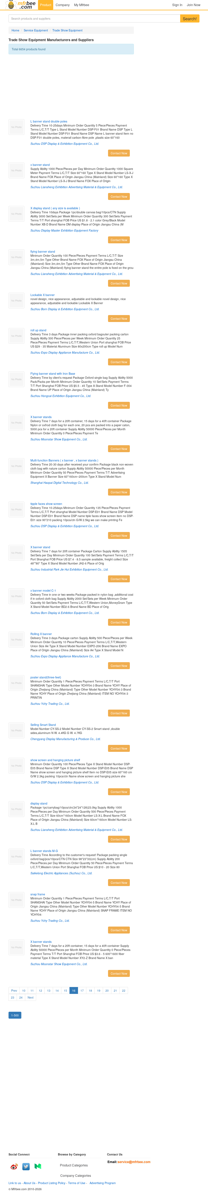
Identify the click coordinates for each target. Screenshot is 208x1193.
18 (90, 990)
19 (98, 990)
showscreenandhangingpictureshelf (55, 760)
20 (107, 990)
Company (63, 4)
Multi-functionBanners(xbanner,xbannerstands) (64, 460)
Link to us (15, 1183)
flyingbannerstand (42, 251)
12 (40, 990)
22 (123, 990)
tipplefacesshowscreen (46, 504)
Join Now (193, 4)
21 (115, 990)
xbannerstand (40, 165)
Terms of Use (76, 1183)
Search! (190, 18)
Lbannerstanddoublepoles (48, 121)
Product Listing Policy (51, 1183)
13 (48, 990)
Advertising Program (102, 1183)
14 (57, 990)
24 (21, 997)
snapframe (37, 894)
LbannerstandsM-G (44, 851)
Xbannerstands (41, 417)
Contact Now (119, 153)
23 (12, 997)
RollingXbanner (41, 634)
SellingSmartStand (43, 725)
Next (31, 997)
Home (15, 30)
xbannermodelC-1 (43, 590)
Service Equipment (36, 30)
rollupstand (38, 330)
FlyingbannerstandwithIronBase (52, 373)
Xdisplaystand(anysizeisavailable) (55, 208)
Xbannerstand (40, 547)
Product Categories (74, 1165)
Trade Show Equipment (67, 30)
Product (45, 4)
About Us (29, 1183)
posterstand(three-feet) (45, 677)
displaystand (38, 803)
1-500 (15, 1015)
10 (23, 990)
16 (73, 990)
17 (82, 990)
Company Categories (75, 1175)
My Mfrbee (81, 4)
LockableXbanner (42, 295)
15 (65, 990)
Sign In (177, 4)
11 (32, 990)
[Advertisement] (71, 86)
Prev (14, 990)
